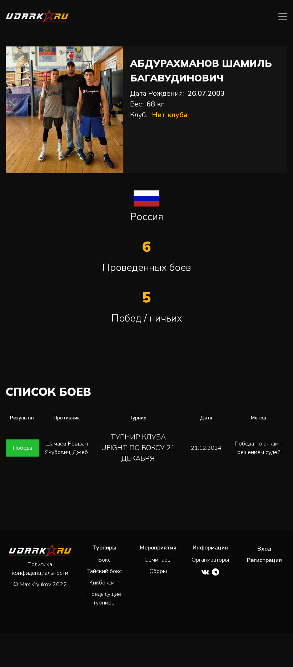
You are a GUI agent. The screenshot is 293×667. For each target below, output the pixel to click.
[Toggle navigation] (283, 16)
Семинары (158, 560)
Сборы (158, 571)
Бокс (104, 560)
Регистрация (264, 560)
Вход (264, 549)
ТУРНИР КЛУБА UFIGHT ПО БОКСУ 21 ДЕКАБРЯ (138, 447)
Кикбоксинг (104, 583)
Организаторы (210, 560)
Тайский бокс (104, 571)
